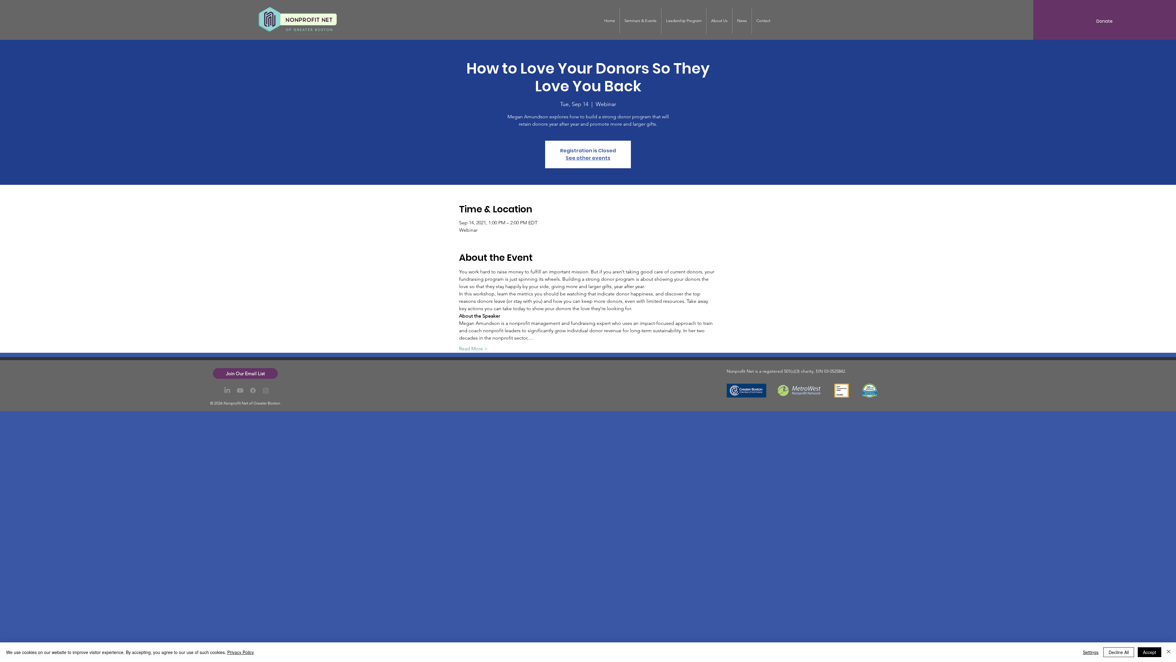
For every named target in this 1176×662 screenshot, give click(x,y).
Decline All (1119, 652)
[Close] (1168, 652)
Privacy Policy (240, 652)
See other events (588, 158)
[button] (245, 373)
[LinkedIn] (227, 390)
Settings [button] (1091, 652)
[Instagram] (266, 390)
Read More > (473, 349)
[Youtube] (240, 390)
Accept (1149, 652)
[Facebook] (253, 390)
